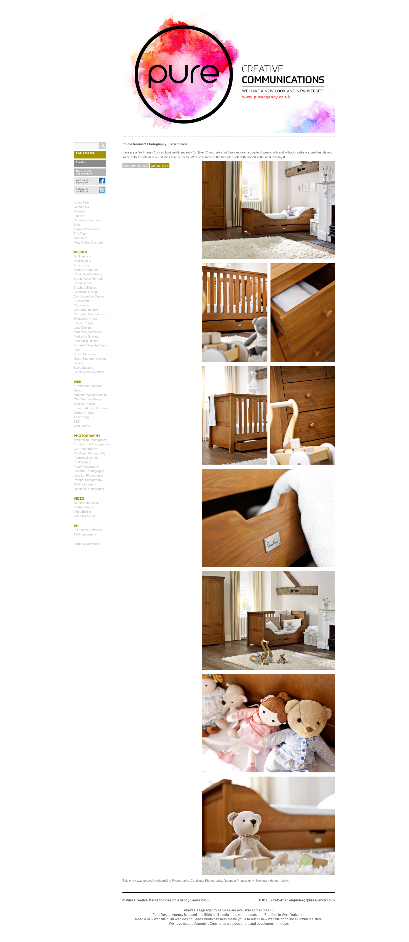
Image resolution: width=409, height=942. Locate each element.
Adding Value (82, 260)
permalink (281, 880)
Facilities (79, 211)
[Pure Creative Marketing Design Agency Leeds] (228, 73)
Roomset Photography (239, 880)
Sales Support (83, 367)
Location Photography (88, 475)
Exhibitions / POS (85, 318)
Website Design (84, 403)
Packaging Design (86, 341)
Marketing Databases (88, 332)
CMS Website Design (88, 399)
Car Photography (85, 448)
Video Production (85, 516)
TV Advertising (83, 507)
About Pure (81, 202)
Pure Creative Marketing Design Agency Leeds (163, 900)
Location (79, 215)
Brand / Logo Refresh (88, 278)
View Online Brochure (88, 242)
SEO (77, 421)
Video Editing (82, 511)
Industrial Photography (89, 471)
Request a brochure (87, 220)
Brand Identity (83, 283)
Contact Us (81, 207)
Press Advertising (85, 354)
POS (77, 349)
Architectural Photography (91, 444)
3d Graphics (82, 256)
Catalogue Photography (206, 880)
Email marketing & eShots (91, 408)
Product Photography (88, 480)
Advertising (81, 265)
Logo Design (82, 327)
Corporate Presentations (90, 314)
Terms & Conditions (87, 229)
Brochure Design (85, 287)
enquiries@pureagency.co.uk (312, 900)
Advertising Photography (172, 880)
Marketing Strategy (86, 336)
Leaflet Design (83, 323)
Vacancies (81, 238)
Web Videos (82, 426)
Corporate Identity (86, 309)
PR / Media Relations (88, 530)
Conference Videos (87, 502)
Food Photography (86, 466)
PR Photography (85, 484)
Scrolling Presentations (89, 372)
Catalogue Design (86, 292)
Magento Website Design (90, 394)
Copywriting (82, 305)
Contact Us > (160, 165)
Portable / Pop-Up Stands (91, 345)
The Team (80, 233)
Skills (77, 224)
